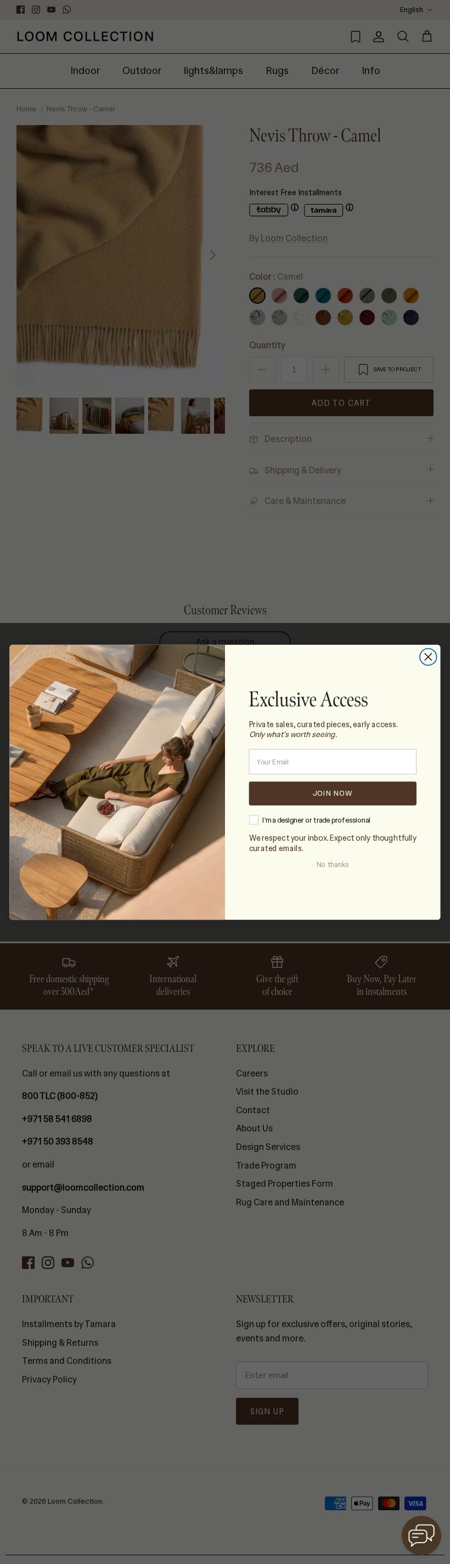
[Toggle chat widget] (421, 1535)
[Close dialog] (428, 656)
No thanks (332, 864)
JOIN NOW (332, 793)
